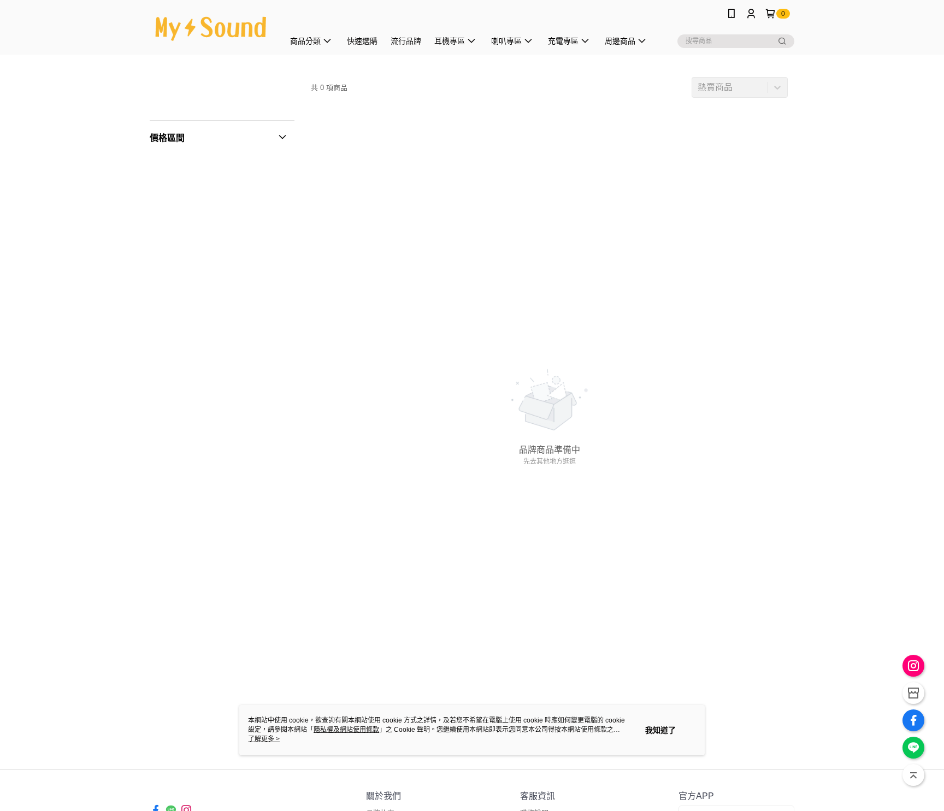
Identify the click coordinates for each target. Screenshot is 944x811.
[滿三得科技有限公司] (210, 28)
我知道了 (660, 730)
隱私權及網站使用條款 (346, 729)
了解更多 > (264, 739)
